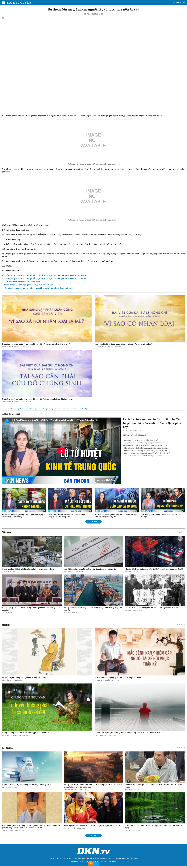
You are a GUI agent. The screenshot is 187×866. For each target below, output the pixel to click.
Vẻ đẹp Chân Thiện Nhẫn (102, 680)
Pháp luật (5, 612)
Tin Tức (125, 430)
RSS (81, 861)
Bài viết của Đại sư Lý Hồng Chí (11, 346)
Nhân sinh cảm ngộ (100, 735)
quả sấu (74, 409)
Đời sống (128, 789)
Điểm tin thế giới (68, 571)
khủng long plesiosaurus (19, 409)
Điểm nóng (5, 571)
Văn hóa (127, 830)
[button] (183, 521)
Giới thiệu (74, 861)
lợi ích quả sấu (35, 409)
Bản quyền (112, 861)
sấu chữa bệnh (84, 409)
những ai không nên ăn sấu (51, 409)
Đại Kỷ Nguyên (92, 858)
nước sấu (66, 409)
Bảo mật (103, 861)
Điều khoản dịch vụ (91, 861)
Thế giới (4, 787)
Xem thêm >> (181, 532)
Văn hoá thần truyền (70, 789)
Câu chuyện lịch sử (8, 830)
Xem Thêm (94, 522)
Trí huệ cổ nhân (6, 680)
